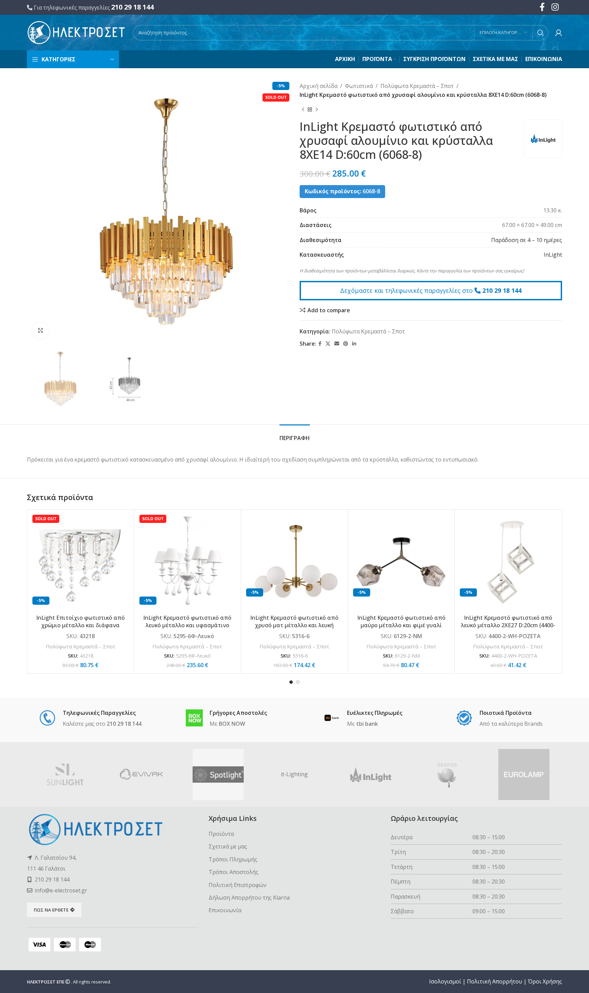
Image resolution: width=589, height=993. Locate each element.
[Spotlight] (218, 774)
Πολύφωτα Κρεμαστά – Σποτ (417, 86)
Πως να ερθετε (51, 910)
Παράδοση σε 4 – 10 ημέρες (526, 240)
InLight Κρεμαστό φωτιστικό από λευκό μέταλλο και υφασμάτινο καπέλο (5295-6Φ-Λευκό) (187, 625)
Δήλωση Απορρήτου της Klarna (249, 897)
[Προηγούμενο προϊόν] (303, 109)
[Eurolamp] (524, 774)
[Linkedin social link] (354, 343)
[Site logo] (76, 32)
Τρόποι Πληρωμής (233, 859)
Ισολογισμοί (445, 981)
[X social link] (327, 343)
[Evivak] (141, 774)
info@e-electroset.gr (61, 890)
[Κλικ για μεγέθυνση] (40, 330)
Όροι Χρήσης (545, 981)
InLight (553, 254)
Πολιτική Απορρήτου (494, 981)
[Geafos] (447, 774)
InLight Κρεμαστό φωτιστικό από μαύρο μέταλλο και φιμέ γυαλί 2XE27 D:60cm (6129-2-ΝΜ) (401, 625)
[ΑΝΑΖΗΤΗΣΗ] (540, 33)
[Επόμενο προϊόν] (316, 109)
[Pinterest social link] (345, 343)
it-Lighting (294, 774)
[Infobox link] (90, 718)
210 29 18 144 (132, 7)
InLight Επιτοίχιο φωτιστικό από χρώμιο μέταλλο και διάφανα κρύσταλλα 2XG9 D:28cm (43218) (80, 625)
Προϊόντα (221, 834)
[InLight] (371, 774)
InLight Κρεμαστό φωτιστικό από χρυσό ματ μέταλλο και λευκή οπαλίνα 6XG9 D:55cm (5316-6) (294, 625)
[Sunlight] (65, 774)
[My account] (558, 33)
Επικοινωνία (225, 910)
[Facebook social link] (319, 343)
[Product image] (80, 563)
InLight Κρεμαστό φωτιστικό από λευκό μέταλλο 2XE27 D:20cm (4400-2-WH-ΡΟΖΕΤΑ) (508, 625)
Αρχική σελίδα (318, 86)
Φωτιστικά (359, 86)
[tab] (295, 434)
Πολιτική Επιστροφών (238, 885)
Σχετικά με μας (228, 846)
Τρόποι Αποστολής (233, 872)
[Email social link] (336, 343)
